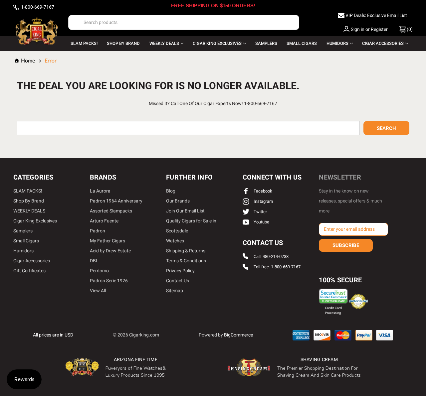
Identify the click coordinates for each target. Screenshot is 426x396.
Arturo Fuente (104, 220)
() (409, 29)
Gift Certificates (29, 270)
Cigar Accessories (383, 43)
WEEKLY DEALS (164, 43)
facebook (262, 191)
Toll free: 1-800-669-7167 (277, 267)
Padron (97, 230)
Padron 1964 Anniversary (116, 200)
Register (379, 29)
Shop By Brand (123, 43)
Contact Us (177, 280)
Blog (170, 191)
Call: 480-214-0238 (271, 256)
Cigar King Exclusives (217, 43)
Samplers (266, 43)
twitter (260, 211)
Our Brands (178, 200)
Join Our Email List (185, 210)
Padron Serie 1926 (109, 280)
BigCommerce (238, 334)
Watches (175, 240)
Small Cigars (302, 43)
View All (98, 290)
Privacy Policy (180, 270)
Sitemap (174, 290)
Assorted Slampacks (111, 210)
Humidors (337, 43)
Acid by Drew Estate (110, 250)
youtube (261, 221)
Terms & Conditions (186, 260)
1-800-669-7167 (37, 7)
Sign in (357, 29)
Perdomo (99, 270)
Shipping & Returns (185, 250)
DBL (94, 260)
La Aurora (100, 191)
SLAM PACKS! (84, 43)
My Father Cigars (107, 240)
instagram (263, 201)
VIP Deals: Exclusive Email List (376, 15)
